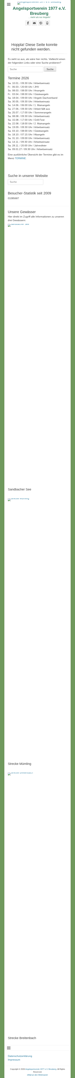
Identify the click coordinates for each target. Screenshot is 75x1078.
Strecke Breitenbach (22, 1038)
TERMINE (20, 158)
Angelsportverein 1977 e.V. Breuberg (39, 11)
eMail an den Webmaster (37, 1075)
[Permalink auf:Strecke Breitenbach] (37, 904)
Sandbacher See (19, 489)
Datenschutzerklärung (20, 1056)
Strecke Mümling (19, 764)
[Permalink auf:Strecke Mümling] (37, 629)
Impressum (14, 1059)
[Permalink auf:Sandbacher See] (37, 355)
